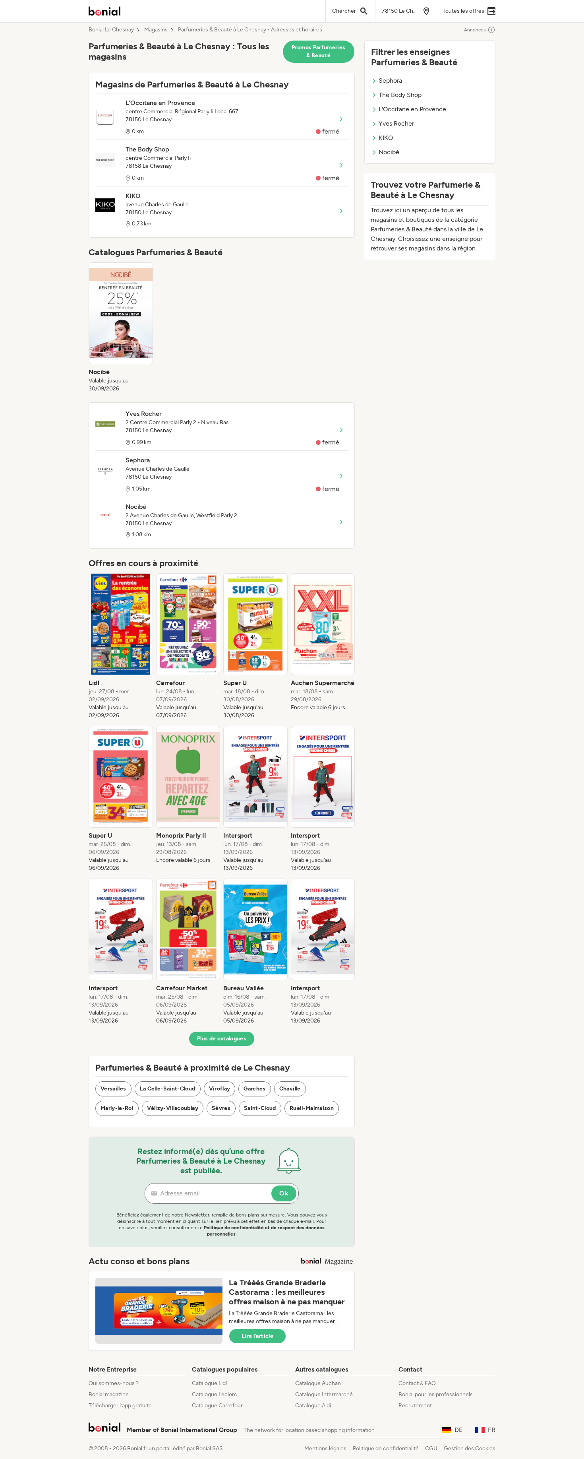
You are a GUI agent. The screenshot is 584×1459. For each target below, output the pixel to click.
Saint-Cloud (260, 1108)
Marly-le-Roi (117, 1108)
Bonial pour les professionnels (435, 1394)
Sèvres (221, 1108)
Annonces (475, 30)
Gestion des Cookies (469, 1448)
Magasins (156, 30)
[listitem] (121, 327)
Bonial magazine (109, 1394)
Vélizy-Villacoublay (172, 1108)
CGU (431, 1448)
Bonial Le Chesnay (111, 30)
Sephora (390, 80)
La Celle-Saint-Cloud (167, 1088)
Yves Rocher (396, 123)
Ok (283, 1193)
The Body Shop (400, 95)
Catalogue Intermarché (324, 1394)
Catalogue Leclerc (214, 1394)
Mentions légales (325, 1448)
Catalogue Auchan (318, 1383)
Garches (254, 1088)
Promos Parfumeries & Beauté (318, 51)
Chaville (290, 1088)
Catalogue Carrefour (217, 1405)
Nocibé (389, 152)
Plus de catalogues (221, 1038)
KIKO (386, 138)
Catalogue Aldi (313, 1405)
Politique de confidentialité (386, 1448)
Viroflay (219, 1088)
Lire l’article (257, 1336)
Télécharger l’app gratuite (120, 1405)
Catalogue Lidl (209, 1383)
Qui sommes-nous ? (114, 1383)
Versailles (113, 1088)
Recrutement (415, 1405)
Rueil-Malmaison (312, 1108)
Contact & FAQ (417, 1383)
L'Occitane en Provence (412, 109)
